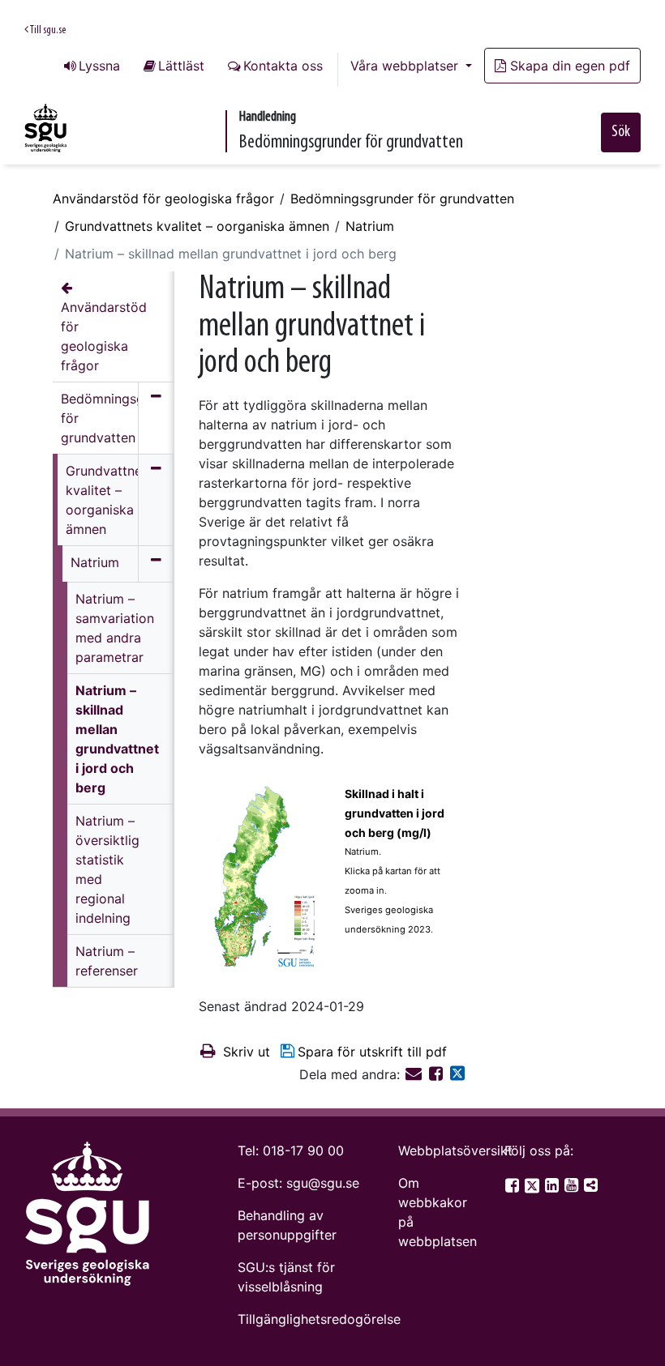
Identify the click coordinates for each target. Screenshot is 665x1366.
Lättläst (181, 66)
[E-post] (415, 1074)
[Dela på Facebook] (437, 1074)
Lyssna (99, 66)
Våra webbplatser (406, 66)
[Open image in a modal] (265, 877)
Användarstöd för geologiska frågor (163, 198)
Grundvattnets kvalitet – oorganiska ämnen (197, 226)
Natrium (369, 226)
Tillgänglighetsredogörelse (319, 1319)
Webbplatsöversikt (455, 1150)
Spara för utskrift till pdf (372, 1052)
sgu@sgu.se (322, 1183)
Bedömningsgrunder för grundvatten (402, 198)
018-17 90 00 (303, 1150)
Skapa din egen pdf (570, 66)
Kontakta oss (283, 66)
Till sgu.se (47, 30)
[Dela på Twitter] (457, 1074)
